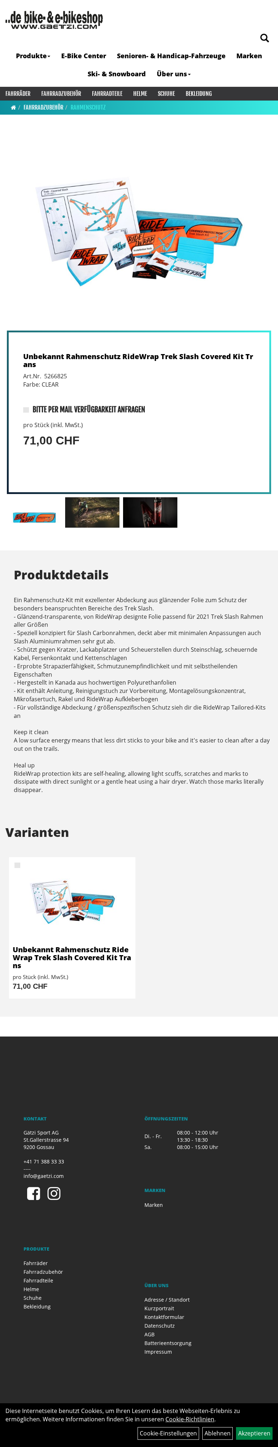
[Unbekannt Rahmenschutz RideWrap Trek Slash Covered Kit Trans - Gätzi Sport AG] (72, 901)
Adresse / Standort (167, 1299)
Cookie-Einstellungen (168, 1433)
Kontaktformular (164, 1317)
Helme (140, 93)
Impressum (158, 1351)
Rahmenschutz (88, 107)
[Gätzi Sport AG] (54, 20)
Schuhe (166, 93)
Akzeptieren (254, 1433)
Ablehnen (218, 1433)
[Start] (13, 107)
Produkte (31, 55)
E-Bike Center (83, 55)
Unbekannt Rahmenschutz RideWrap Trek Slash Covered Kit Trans (138, 360)
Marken (249, 55)
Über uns (172, 73)
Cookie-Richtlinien (189, 1419)
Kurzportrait (159, 1308)
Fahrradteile (107, 93)
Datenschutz (159, 1325)
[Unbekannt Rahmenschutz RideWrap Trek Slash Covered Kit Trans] (139, 232)
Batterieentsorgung (167, 1343)
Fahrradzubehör (61, 93)
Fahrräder (17, 93)
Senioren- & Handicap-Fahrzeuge (171, 55)
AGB (149, 1334)
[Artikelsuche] (264, 38)
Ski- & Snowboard (117, 73)
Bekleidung (199, 93)
